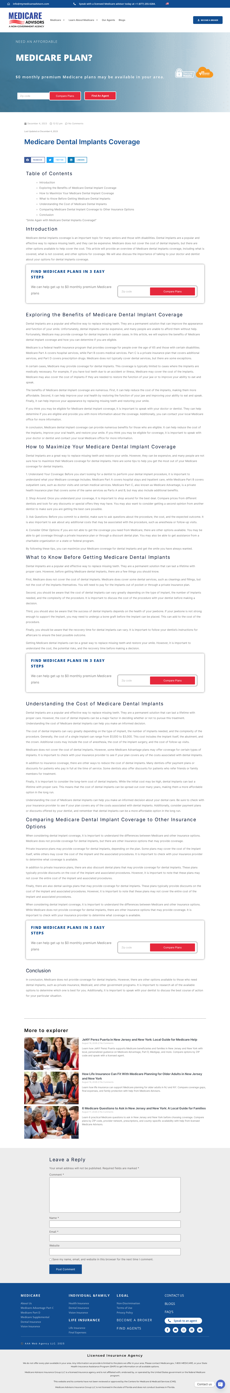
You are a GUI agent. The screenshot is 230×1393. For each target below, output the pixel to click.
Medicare (55, 20)
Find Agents (129, 1328)
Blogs (122, 20)
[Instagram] (183, 1330)
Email (53, 1231)
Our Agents (108, 20)
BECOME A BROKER (134, 1320)
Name (54, 1217)
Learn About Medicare (81, 20)
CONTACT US (174, 1295)
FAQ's (169, 1312)
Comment (56, 1174)
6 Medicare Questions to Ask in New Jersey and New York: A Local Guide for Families (144, 1108)
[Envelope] (175, 1330)
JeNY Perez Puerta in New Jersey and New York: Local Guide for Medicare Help (139, 1039)
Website (54, 1245)
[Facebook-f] (167, 1330)
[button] (34, 160)
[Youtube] (200, 1330)
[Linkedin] (191, 1330)
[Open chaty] (220, 1384)
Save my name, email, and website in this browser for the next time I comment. (102, 1259)
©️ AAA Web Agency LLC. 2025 (43, 1343)
